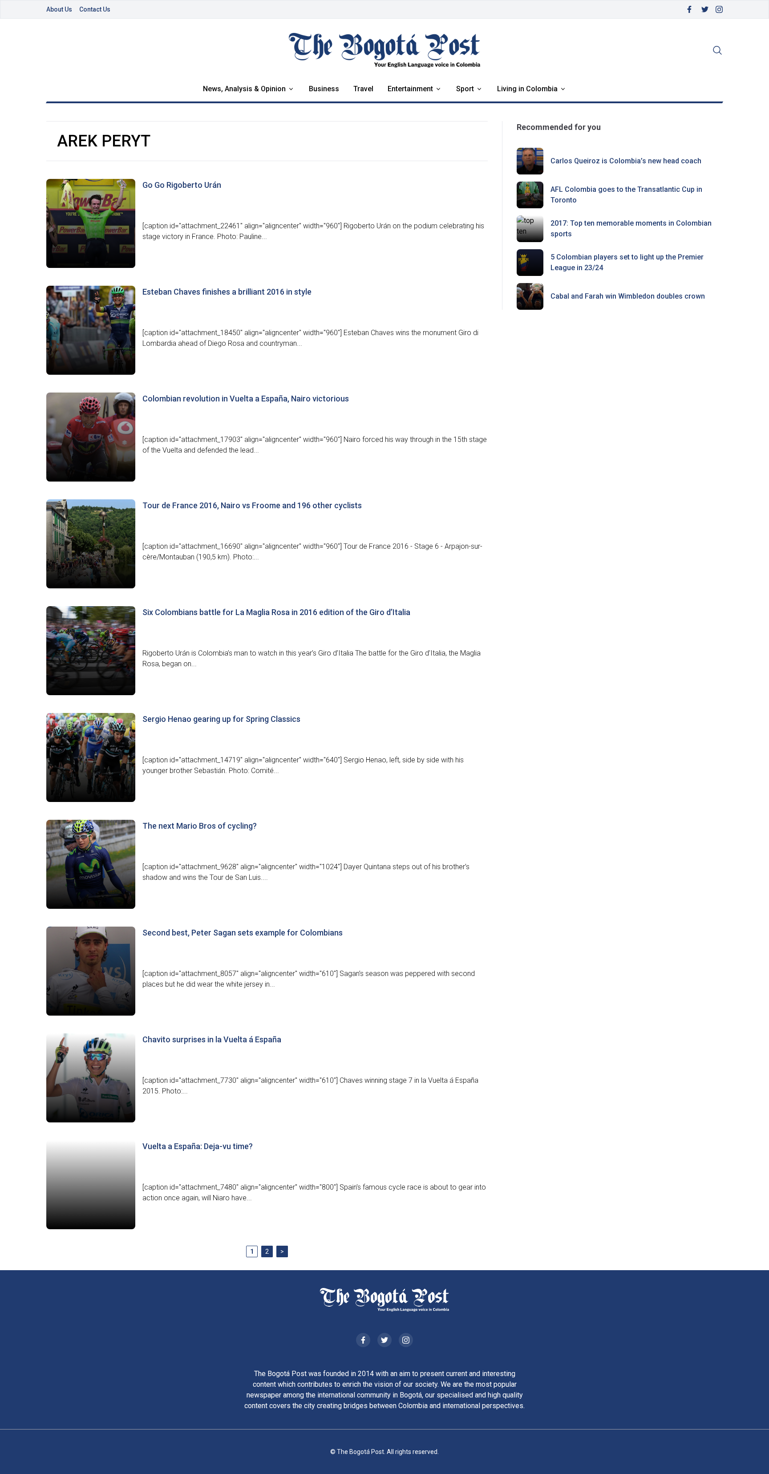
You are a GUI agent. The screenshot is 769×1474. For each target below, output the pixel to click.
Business (324, 89)
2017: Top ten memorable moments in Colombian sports (631, 228)
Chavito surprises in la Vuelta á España (211, 1039)
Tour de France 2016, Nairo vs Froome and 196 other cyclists (252, 505)
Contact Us (94, 9)
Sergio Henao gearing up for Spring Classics (221, 719)
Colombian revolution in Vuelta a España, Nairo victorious (245, 398)
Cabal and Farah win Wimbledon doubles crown (627, 296)
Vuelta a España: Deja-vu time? (197, 1146)
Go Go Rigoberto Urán (181, 185)
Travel (363, 89)
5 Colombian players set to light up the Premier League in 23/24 (627, 262)
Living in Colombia (527, 89)
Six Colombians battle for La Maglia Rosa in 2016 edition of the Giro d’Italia (276, 612)
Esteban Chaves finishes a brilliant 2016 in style (227, 291)
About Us (59, 9)
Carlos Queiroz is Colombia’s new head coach (625, 161)
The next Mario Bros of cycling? (199, 825)
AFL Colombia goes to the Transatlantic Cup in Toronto (626, 194)
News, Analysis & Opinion (244, 89)
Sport (465, 89)
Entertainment (410, 89)
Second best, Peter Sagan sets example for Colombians (242, 932)
